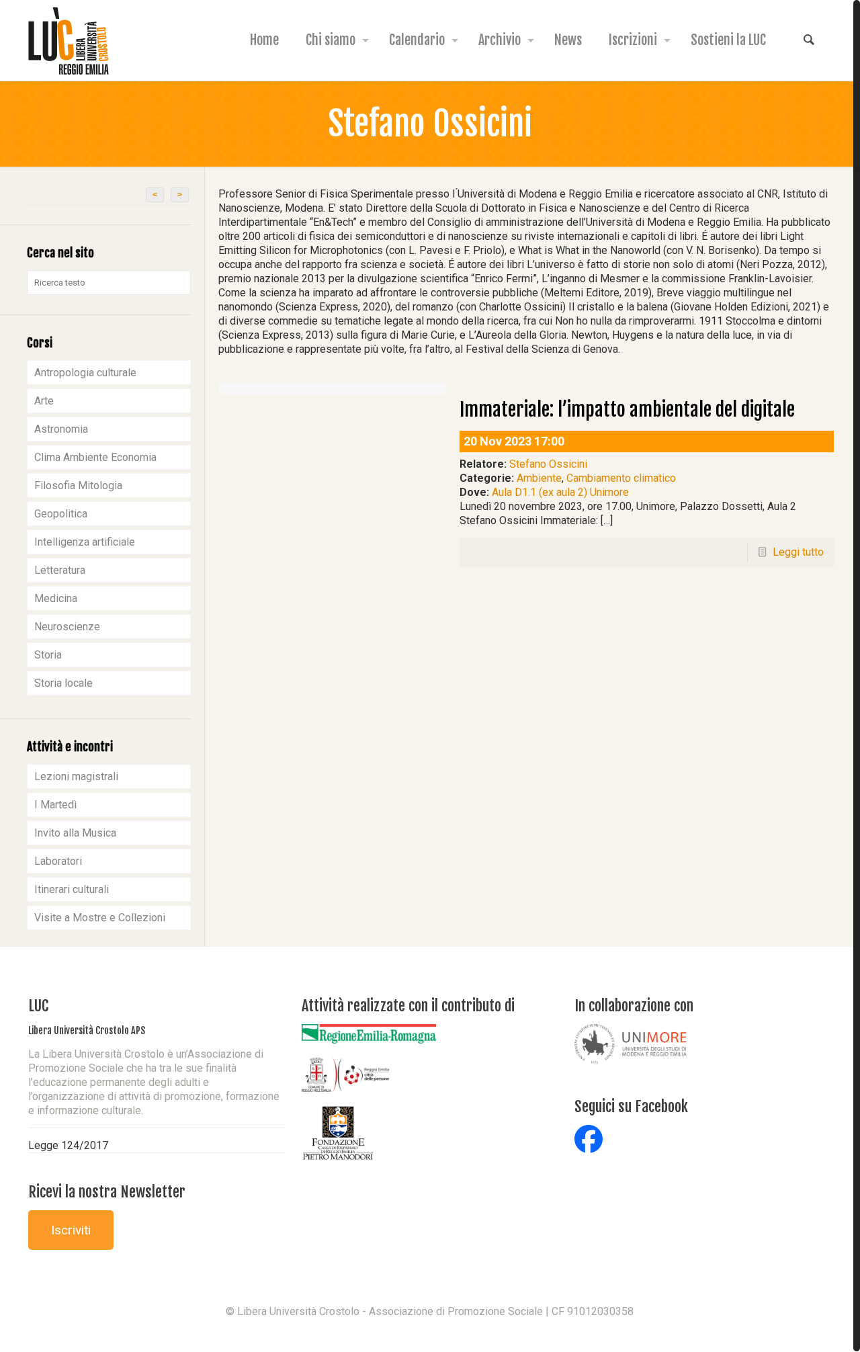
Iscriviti (71, 1230)
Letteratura (59, 570)
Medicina (55, 598)
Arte (44, 400)
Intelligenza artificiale (84, 542)
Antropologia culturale (85, 372)
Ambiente (539, 478)
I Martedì (55, 804)
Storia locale (63, 683)
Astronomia (61, 429)
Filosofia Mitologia (78, 485)
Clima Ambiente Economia (95, 457)
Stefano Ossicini (548, 464)
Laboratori (58, 861)
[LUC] (68, 40)
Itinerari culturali (71, 889)
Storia (48, 654)
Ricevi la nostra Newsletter (106, 1192)
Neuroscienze (67, 626)
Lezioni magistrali (76, 776)
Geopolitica (60, 513)
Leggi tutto (798, 552)
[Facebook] (430, 1332)
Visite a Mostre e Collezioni (99, 917)
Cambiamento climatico (621, 478)
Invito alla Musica (75, 833)
